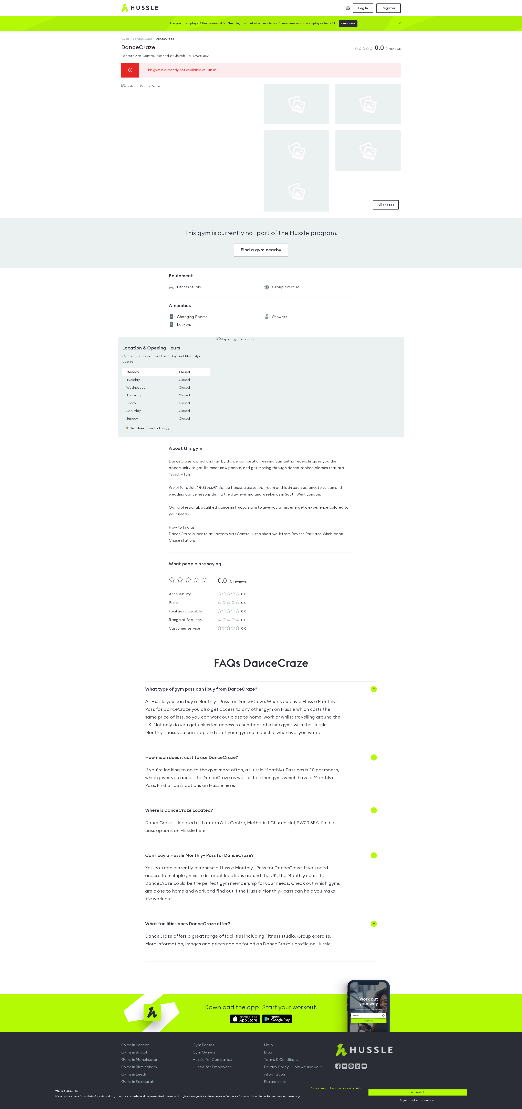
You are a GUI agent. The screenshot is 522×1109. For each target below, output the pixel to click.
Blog (268, 1052)
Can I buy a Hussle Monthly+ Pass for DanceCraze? (199, 855)
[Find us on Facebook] (338, 1067)
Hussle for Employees (212, 1067)
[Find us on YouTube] (364, 1067)
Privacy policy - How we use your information (336, 1088)
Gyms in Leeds (134, 1074)
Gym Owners (204, 1052)
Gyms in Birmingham (139, 1067)
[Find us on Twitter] (344, 1067)
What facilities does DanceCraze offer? (187, 924)
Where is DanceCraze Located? (179, 810)
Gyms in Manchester (139, 1059)
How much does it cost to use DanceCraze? (191, 757)
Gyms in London (135, 1045)
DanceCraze (251, 701)
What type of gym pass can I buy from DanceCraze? (201, 689)
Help (268, 1045)
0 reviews (388, 48)
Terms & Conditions (281, 1059)
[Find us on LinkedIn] (357, 1067)
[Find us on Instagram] (351, 1067)
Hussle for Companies (212, 1059)
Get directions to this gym (151, 428)
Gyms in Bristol (134, 1052)
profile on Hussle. (313, 944)
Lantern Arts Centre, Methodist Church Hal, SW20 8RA (165, 56)
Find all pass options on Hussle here (195, 785)
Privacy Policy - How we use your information (293, 1070)
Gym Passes (203, 1045)
